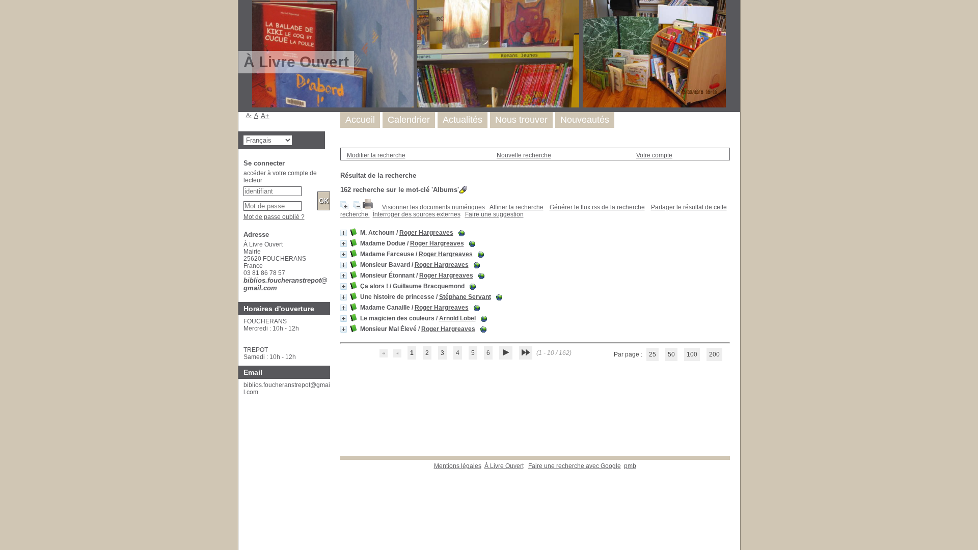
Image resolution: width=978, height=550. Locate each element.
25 (652, 354)
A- (249, 115)
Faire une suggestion (494, 214)
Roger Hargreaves (426, 232)
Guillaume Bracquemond (429, 286)
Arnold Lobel (457, 318)
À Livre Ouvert (504, 466)
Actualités (462, 120)
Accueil (360, 120)
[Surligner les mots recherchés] (463, 190)
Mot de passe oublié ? (274, 217)
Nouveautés (584, 120)
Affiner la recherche (517, 207)
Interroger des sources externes (416, 214)
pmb (630, 466)
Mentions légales (457, 466)
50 (671, 354)
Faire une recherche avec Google (574, 466)
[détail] (343, 233)
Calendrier (409, 120)
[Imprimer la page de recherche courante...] (368, 207)
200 (714, 354)
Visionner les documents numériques (433, 207)
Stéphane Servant (465, 296)
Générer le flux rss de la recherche (597, 207)
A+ (265, 116)
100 (692, 354)
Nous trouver (521, 120)
